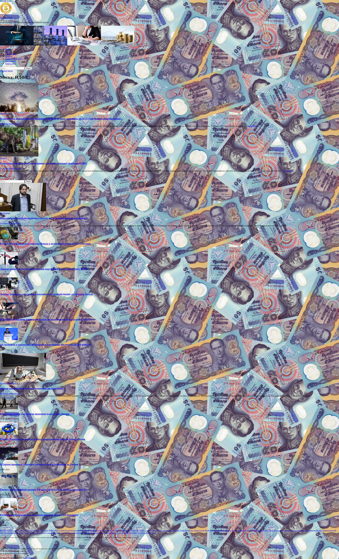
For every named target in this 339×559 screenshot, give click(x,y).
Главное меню (6, 71)
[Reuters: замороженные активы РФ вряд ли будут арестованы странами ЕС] (9, 484)
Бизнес (8, 49)
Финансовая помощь (75, 533)
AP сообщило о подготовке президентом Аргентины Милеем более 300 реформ (45, 344)
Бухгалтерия (11, 54)
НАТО (262, 530)
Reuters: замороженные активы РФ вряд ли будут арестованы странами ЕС (43, 489)
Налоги (8, 56)
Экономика (10, 61)
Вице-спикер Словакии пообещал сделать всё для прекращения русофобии (43, 218)
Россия (27, 533)
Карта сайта (10, 63)
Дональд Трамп (145, 530)
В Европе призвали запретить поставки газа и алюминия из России (39, 464)
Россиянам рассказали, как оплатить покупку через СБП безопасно (39, 514)
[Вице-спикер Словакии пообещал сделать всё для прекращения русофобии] (23, 210)
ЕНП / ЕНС (155, 530)
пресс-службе (151, 533)
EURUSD (9, 530)
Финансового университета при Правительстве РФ (102, 533)
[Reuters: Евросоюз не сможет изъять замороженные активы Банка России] (9, 434)
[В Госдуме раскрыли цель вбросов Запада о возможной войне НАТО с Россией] (9, 238)
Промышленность (13, 59)
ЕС (161, 530)
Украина (64, 533)
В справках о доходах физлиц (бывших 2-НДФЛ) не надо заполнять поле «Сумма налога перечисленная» (61, 118)
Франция (125, 533)
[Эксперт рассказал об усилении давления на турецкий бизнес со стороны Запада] (9, 289)
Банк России (65, 530)
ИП (186, 530)
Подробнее (252, 126)
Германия (135, 530)
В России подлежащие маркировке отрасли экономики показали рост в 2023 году (47, 319)
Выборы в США (109, 530)
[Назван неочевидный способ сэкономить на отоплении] (23, 381)
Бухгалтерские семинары (80, 530)
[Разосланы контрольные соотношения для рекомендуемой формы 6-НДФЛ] (169, 142)
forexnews (21, 530)
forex (15, 530)
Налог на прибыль (276, 530)
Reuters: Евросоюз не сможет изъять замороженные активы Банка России (42, 439)
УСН (58, 533)
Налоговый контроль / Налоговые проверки (299, 530)
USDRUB (36, 530)
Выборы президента (123, 530)
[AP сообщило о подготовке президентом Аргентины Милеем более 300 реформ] (9, 339)
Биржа (8, 51)
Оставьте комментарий (10, 124)
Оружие (319, 530)
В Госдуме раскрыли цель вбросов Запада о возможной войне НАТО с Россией (45, 243)
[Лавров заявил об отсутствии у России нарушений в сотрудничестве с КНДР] (9, 264)
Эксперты (141, 533)
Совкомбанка (51, 533)
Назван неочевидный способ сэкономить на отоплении (31, 388)
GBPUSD (29, 530)
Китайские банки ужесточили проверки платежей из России (34, 413)
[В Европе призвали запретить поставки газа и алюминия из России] (9, 459)
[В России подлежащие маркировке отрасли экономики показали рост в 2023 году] (9, 314)
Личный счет (255, 530)
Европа (165, 530)
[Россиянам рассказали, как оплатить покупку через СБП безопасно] (9, 510)
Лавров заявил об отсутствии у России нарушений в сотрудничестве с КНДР (44, 269)
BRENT (3, 530)
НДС (267, 530)
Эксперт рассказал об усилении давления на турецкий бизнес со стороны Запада (46, 294)
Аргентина (44, 530)
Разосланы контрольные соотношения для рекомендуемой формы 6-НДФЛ (43, 163)
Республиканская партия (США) (12, 533)
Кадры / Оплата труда (196, 530)
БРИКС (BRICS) (55, 530)
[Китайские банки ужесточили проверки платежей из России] (9, 409)
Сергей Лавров (40, 533)
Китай (207, 530)
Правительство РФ (329, 530)
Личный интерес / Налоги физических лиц (233, 530)
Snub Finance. (6, 18)
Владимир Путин (96, 530)
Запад (182, 530)
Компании (214, 530)
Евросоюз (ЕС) (174, 530)
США (32, 533)
